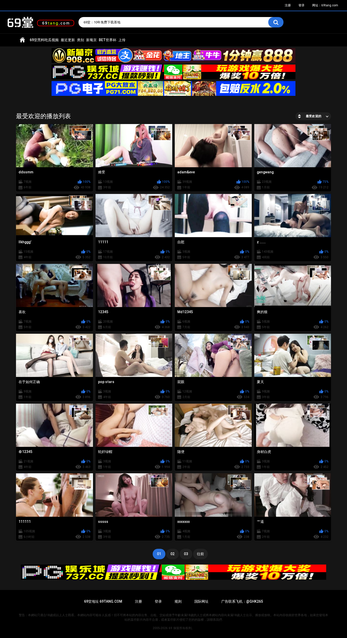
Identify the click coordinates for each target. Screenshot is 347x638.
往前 (200, 554)
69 (170, 628)
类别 (80, 40)
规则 (178, 601)
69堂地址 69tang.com (103, 601)
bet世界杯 (107, 40)
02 (172, 554)
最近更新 (68, 40)
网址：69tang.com (325, 5)
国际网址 (201, 601)
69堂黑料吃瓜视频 (44, 40)
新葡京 (91, 40)
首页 (22, 40)
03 (186, 554)
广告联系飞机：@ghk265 (242, 601)
